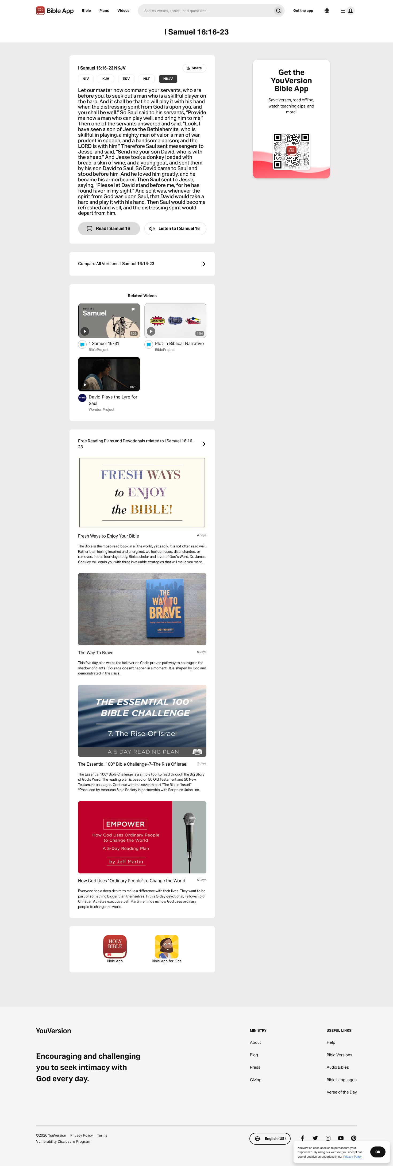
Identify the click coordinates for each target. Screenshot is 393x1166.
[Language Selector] (327, 10)
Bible (86, 10)
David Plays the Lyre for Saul (113, 400)
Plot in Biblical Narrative (180, 343)
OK (377, 1152)
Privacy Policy (81, 1135)
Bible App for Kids (167, 961)
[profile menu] (347, 10)
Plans (104, 10)
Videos (123, 10)
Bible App (115, 961)
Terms (102, 1135)
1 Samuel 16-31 (109, 343)
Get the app (303, 10)
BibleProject (99, 349)
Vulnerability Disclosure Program (63, 1141)
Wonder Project (101, 409)
